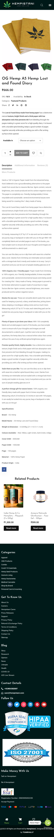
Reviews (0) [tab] (42, 165)
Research (5, 654)
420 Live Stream (7, 675)
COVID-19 (5, 672)
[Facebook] (10, 704)
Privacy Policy (6, 620)
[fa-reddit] (26, 105)
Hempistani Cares (8, 609)
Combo (4, 565)
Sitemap (4, 637)
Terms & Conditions (9, 627)
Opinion (4, 658)
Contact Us (5, 634)
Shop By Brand (7, 586)
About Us (5, 602)
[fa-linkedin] (17, 105)
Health (3, 668)
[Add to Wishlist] (33, 153)
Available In (8, 140)
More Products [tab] (8, 172)
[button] (50, 5)
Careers (4, 606)
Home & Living (7, 575)
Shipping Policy (7, 630)
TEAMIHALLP (28, 832)
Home (6, 823)
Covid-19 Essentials (10, 568)
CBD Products (6, 561)
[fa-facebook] (9, 105)
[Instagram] (23, 704)
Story (3, 651)
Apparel (4, 558)
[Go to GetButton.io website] (48, 827)
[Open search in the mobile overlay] (42, 5)
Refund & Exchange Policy (11, 623)
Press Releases (7, 613)
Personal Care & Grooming (11, 589)
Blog (4, 645)
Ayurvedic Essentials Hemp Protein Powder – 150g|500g (40, 515)
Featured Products (18, 101)
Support (4, 616)
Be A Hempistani (7, 782)
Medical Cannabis (8, 582)
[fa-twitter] (13, 105)
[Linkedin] (30, 704)
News (3, 661)
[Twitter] (17, 704)
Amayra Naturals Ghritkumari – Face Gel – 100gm (12, 515)
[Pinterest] (37, 704)
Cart (20, 823)
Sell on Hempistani (8, 776)
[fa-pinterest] (21, 105)
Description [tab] (7, 165)
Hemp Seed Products (10, 572)
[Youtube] (44, 704)
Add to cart (22, 153)
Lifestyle (4, 665)
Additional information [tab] (25, 165)
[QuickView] (41, 153)
